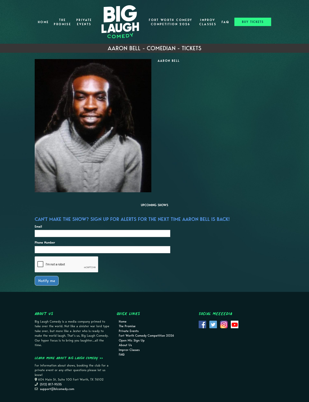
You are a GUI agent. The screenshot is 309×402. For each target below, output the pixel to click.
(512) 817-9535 (51, 384)
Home (43, 22)
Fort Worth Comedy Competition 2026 (170, 22)
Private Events (84, 22)
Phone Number (45, 242)
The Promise (62, 22)
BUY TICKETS (253, 22)
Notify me (46, 280)
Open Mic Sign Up (132, 340)
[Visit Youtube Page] (234, 324)
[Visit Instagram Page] (224, 324)
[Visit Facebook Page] (202, 324)
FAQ (225, 22)
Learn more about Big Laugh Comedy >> (69, 358)
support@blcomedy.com (57, 389)
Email (38, 226)
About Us (125, 345)
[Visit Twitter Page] (213, 324)
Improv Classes (208, 22)
